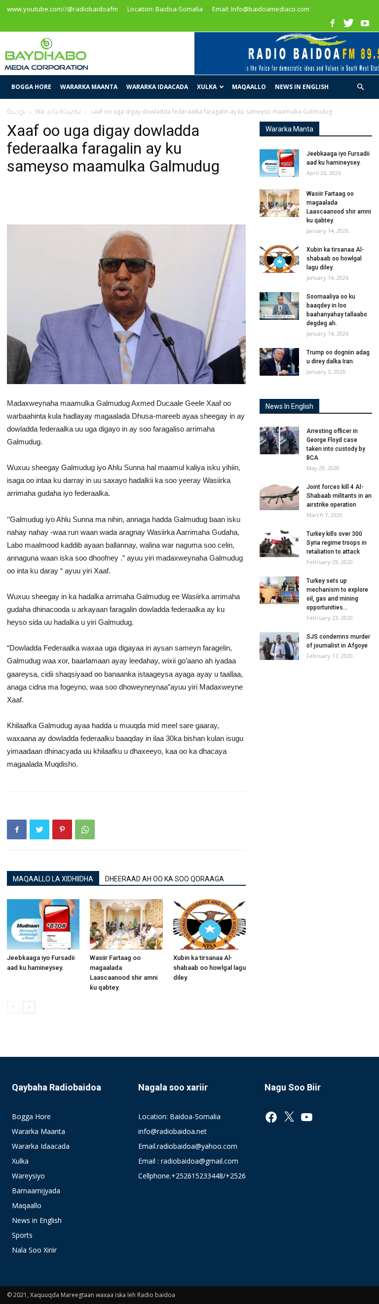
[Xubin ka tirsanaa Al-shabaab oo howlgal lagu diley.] (209, 924)
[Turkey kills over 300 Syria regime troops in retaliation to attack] (279, 543)
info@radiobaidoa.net (172, 1131)
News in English (302, 87)
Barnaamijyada (36, 1190)
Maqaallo (249, 87)
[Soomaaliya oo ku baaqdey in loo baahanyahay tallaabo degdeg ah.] (279, 306)
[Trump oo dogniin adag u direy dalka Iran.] (279, 362)
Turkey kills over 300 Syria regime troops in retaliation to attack (336, 542)
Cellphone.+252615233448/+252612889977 (207, 1175)
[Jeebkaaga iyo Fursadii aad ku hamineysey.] (43, 924)
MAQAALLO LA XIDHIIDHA (53, 879)
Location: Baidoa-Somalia (165, 8)
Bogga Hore (31, 87)
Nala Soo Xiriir (69, 110)
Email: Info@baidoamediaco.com (260, 8)
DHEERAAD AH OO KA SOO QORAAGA (164, 879)
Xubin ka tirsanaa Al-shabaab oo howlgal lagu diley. (209, 967)
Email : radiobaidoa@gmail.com (188, 1161)
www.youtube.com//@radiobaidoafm (62, 8)
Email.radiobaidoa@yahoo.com (187, 1146)
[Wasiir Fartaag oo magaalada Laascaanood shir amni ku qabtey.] (126, 924)
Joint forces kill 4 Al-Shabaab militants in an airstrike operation (339, 495)
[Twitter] (348, 23)
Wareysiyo (28, 1175)
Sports (23, 110)
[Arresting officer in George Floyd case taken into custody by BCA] (279, 440)
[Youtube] (364, 23)
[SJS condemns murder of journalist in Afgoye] (279, 646)
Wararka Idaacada (157, 87)
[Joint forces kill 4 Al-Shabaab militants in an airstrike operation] (279, 496)
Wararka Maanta (88, 87)
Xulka (207, 87)
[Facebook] (332, 23)
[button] (360, 87)
